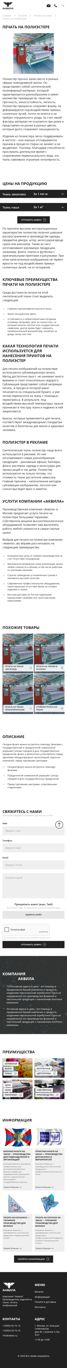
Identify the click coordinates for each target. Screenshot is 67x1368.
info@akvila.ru (9, 1335)
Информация (42, 1296)
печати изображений (22, 369)
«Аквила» (49, 509)
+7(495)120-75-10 (11, 1325)
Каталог (39, 1291)
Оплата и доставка (45, 1301)
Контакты (40, 1307)
